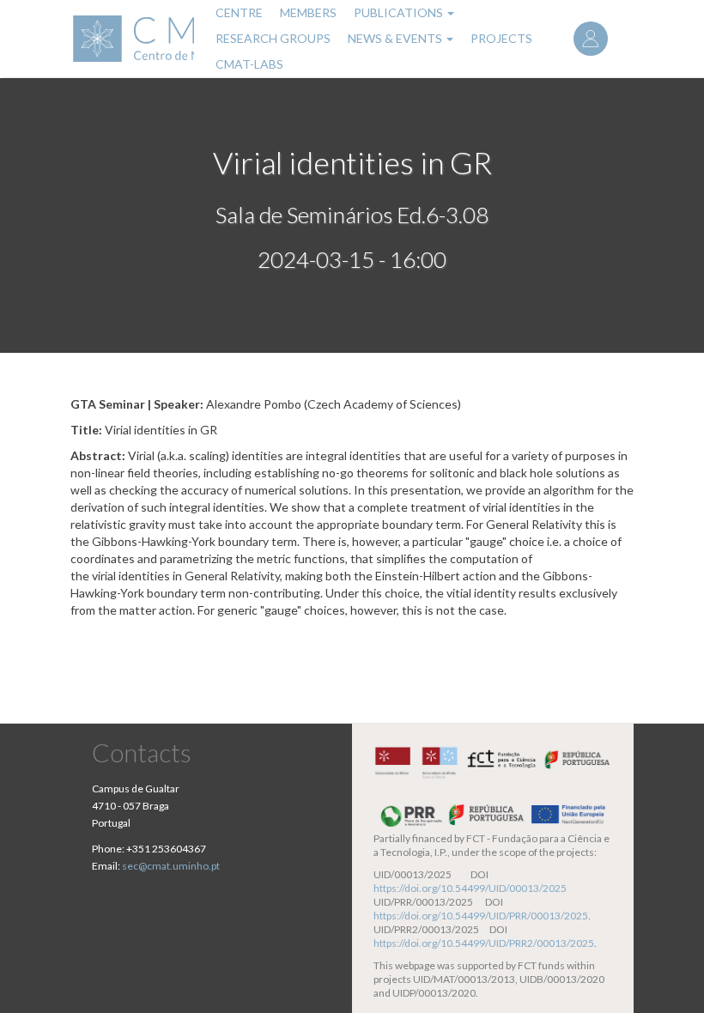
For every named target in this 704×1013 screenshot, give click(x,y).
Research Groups (273, 38)
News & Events (396, 38)
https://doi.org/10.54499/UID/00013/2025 (470, 888)
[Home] (132, 38)
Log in (591, 38)
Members (308, 12)
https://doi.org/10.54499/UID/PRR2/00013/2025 (483, 943)
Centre (239, 12)
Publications (400, 12)
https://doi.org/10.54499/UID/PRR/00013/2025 (480, 915)
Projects (501, 38)
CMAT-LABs (249, 64)
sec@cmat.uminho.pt (171, 865)
